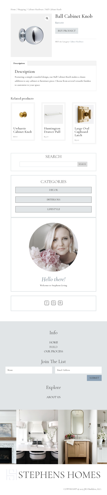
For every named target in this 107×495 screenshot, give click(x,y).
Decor (53, 190)
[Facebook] (47, 303)
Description (19, 63)
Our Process (53, 351)
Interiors (53, 199)
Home (13, 9)
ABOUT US (53, 397)
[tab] (19, 63)
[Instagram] (53, 303)
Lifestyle (53, 209)
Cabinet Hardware (36, 9)
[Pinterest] (60, 303)
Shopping (22, 9)
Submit (94, 378)
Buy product (67, 30)
